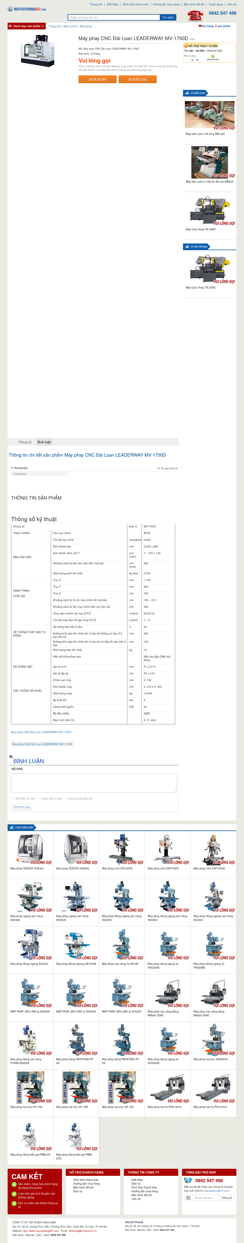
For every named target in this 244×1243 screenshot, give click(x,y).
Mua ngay (98, 79)
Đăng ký (227, 1197)
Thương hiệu (21, 468)
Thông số (24, 441)
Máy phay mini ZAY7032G (209, 868)
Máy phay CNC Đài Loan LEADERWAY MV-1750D (41, 732)
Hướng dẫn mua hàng (166, 4)
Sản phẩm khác (24, 827)
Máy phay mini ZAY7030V (163, 868)
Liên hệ (231, 4)
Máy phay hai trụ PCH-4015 (210, 1107)
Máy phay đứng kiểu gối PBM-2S (30, 1154)
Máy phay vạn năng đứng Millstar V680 (208, 1013)
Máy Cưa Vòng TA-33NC (201, 229)
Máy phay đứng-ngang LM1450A (76, 964)
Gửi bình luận (22, 807)
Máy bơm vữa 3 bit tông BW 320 (205, 134)
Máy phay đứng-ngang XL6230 (29, 964)
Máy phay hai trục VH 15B (72, 1107)
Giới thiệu (112, 4)
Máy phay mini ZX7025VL (117, 868)
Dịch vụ (77, 1191)
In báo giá (137, 79)
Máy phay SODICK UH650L (73, 868)
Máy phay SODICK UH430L (27, 868)
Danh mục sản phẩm (27, 26)
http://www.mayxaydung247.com (41, 1231)
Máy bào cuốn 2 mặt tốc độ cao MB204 (209, 181)
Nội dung (17, 769)
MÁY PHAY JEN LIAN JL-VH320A (30, 1011)
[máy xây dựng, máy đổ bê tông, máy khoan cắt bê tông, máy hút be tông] (27, 8)
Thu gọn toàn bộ (169, 468)
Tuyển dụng (216, 4)
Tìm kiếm (168, 17)
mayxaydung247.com (217, 1190)
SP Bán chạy (198, 93)
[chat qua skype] (213, 56)
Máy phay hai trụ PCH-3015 (164, 1107)
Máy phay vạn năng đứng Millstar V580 (163, 1013)
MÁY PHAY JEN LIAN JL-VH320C (122, 1011)
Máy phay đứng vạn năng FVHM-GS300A (25, 1061)
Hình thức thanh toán (135, 4)
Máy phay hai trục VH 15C (118, 1107)
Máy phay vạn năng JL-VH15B (120, 964)
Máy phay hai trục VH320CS (210, 1059)
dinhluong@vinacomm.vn (83, 1231)
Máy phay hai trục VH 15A (26, 1107)
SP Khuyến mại (199, 246)
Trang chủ (96, 4)
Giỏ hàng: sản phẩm (215, 26)
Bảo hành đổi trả (194, 4)
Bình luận (44, 441)
